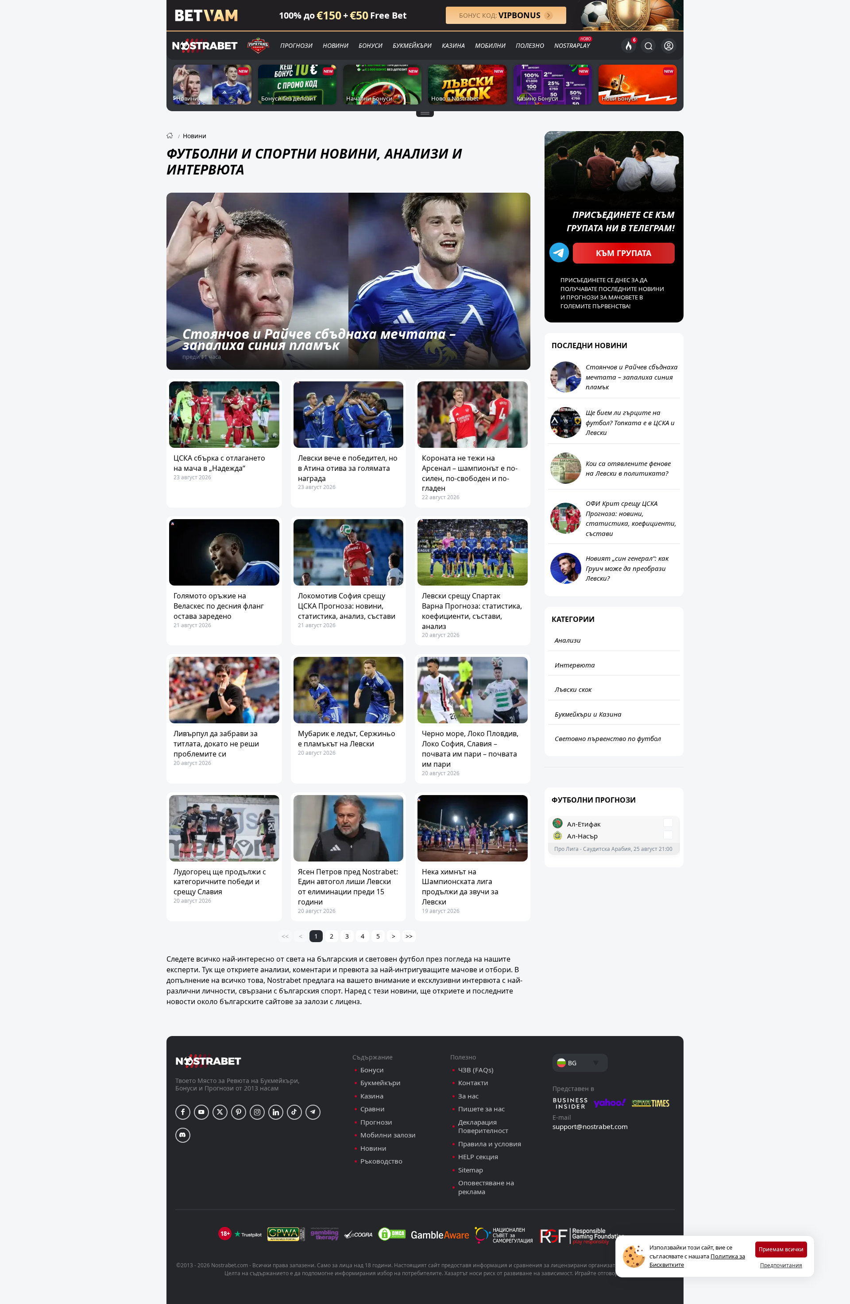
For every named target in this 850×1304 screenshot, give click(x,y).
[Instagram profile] (257, 1112)
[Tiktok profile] (294, 1112)
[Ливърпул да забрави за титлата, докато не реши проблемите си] (224, 690)
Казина (453, 45)
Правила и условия (489, 1144)
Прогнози (296, 45)
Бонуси (370, 45)
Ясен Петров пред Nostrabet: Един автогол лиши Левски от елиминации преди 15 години (348, 887)
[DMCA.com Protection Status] (392, 1234)
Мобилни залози (388, 1135)
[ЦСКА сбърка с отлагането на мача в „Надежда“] (224, 414)
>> (409, 936)
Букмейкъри (412, 45)
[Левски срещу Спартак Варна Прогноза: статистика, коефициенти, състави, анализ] (472, 552)
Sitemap (470, 1170)
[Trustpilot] (248, 1234)
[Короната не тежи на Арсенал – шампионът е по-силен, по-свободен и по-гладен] (472, 414)
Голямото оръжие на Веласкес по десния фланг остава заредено (219, 606)
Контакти (473, 1083)
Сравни (372, 1109)
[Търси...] (648, 45)
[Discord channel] (182, 1135)
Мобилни (490, 45)
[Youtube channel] (201, 1112)
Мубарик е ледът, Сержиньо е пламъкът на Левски (346, 739)
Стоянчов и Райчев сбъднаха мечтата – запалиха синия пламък (319, 339)
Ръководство (381, 1161)
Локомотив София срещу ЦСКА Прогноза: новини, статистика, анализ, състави (346, 606)
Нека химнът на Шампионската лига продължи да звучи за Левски (460, 887)
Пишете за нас (481, 1109)
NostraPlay (572, 45)
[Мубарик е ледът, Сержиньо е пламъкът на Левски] (349, 690)
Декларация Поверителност (483, 1126)
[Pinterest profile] (238, 1112)
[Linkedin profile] (275, 1112)
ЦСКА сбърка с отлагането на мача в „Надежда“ (219, 463)
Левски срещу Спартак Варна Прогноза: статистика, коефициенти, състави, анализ (472, 611)
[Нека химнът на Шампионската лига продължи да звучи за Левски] (472, 828)
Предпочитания (781, 1265)
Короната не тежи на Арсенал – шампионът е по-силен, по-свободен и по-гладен (470, 473)
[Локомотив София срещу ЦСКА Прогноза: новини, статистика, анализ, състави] (349, 552)
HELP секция (478, 1157)
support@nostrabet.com (590, 1126)
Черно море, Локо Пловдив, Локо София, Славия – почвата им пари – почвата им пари (470, 748)
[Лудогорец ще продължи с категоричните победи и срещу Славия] (224, 828)
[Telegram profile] (313, 1112)
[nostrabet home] (208, 1061)
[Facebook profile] (182, 1112)
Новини (335, 45)
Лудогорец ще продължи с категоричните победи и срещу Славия (220, 882)
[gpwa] (286, 1234)
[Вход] (668, 46)
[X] (220, 1112)
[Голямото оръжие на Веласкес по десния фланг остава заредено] (224, 552)
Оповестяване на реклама (486, 1187)
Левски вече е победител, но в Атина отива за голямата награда (348, 468)
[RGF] (582, 1238)
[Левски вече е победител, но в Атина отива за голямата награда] (349, 414)
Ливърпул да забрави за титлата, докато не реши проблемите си (216, 744)
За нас (468, 1096)
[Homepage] (169, 136)
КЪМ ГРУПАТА (623, 253)
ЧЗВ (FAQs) (476, 1070)
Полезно (530, 45)
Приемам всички (781, 1249)
